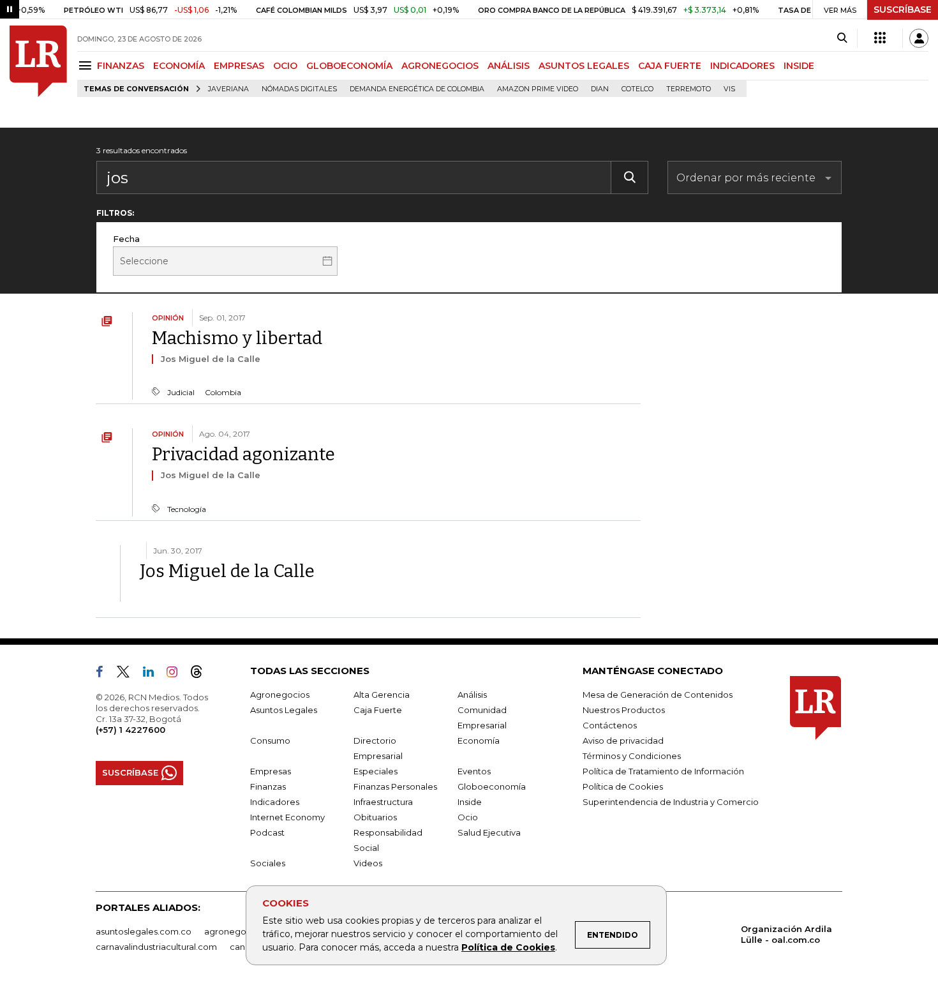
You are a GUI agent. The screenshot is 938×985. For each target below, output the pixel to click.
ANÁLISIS (509, 65)
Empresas (270, 771)
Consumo (270, 740)
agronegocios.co (240, 931)
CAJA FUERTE (669, 65)
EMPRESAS (239, 65)
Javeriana (228, 89)
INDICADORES (742, 65)
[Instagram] (177, 674)
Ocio (468, 817)
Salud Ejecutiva (489, 832)
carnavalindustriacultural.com (156, 947)
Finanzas (268, 786)
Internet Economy (287, 817)
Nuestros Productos (624, 710)
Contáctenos (610, 725)
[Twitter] (128, 674)
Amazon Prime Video (537, 89)
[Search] (842, 38)
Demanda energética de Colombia (417, 89)
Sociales (267, 863)
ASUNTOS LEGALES (584, 65)
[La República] (38, 61)
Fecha (126, 239)
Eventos (474, 771)
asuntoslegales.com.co (143, 931)
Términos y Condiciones (632, 756)
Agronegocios (279, 694)
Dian (600, 89)
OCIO (285, 65)
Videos (368, 863)
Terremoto (688, 89)
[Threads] (201, 674)
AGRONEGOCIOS (440, 65)
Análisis (472, 694)
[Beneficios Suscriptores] (880, 38)
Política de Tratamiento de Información (663, 771)
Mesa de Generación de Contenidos (658, 694)
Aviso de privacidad (623, 740)
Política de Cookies (508, 947)
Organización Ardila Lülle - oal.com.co (786, 934)
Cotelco (637, 89)
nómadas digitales (299, 89)
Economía (479, 740)
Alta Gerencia (382, 694)
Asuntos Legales (283, 710)
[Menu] (87, 65)
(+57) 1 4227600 (130, 730)
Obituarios (375, 817)
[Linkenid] (153, 674)
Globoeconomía (492, 786)
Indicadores (274, 802)
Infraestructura (383, 802)
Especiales (376, 771)
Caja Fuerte (378, 710)
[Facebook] (105, 674)
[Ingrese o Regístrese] (918, 38)
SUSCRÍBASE (903, 9)
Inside (470, 802)
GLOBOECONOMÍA (349, 65)
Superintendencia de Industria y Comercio (671, 802)
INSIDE (799, 65)
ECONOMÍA (179, 65)
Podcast (267, 832)
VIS (729, 89)
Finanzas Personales (395, 786)
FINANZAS (120, 65)
